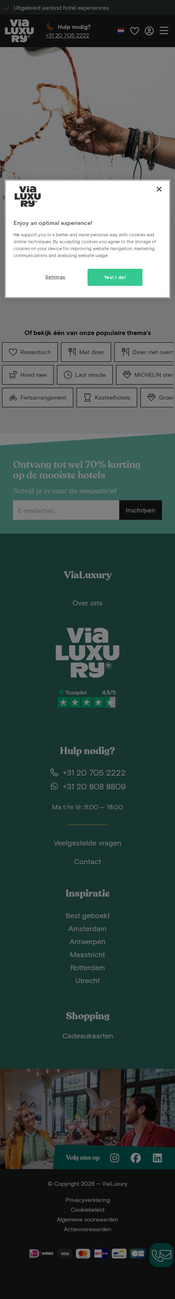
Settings (55, 276)
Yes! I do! (115, 277)
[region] (87, 238)
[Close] (159, 189)
